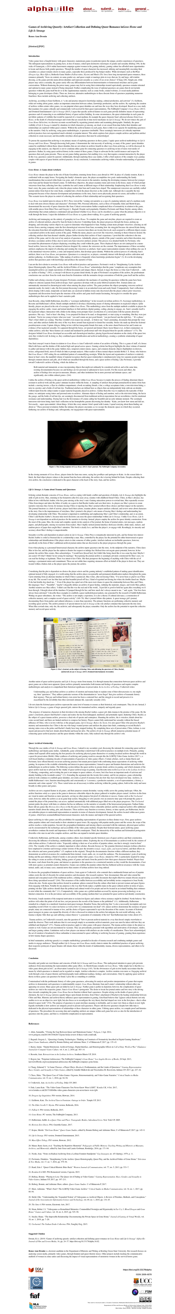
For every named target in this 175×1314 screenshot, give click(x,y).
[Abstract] (33, 46)
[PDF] (41, 46)
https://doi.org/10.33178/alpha (137, 1270)
